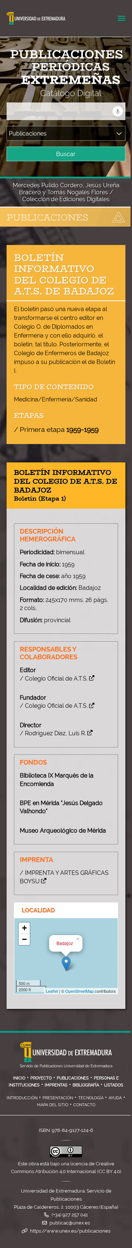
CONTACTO (84, 1104)
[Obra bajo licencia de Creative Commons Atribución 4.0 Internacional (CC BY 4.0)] (66, 1155)
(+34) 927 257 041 (70, 1215)
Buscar (66, 154)
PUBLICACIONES (73, 1078)
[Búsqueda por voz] (118, 111)
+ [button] (24, 928)
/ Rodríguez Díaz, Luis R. (53, 733)
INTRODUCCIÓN (22, 1097)
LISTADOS (113, 1085)
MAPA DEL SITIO (52, 1104)
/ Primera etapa (56, 429)
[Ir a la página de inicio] (59, 93)
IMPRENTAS (56, 1085)
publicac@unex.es (70, 1223)
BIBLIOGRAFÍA (86, 1085)
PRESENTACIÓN (58, 1097)
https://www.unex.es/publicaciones (70, 1231)
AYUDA (115, 1097)
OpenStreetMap (79, 991)
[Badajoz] (66, 963)
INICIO (19, 1078)
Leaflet (52, 991)
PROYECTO (41, 1078)
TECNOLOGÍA (90, 1097)
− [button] (24, 939)
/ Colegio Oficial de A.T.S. (54, 678)
